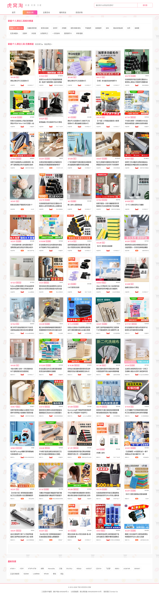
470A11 (13, 568)
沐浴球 (33, 33)
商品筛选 (47, 44)
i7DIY (22, 568)
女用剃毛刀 (44, 33)
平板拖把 (88, 28)
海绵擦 (137, 28)
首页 (13, 12)
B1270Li (69, 568)
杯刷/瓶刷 (79, 33)
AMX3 (117, 568)
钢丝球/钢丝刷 (118, 28)
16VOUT (89, 568)
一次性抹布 (56, 33)
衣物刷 (64, 28)
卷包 (54, 573)
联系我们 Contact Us (111, 591)
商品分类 (30, 12)
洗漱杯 (24, 33)
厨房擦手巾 (68, 33)
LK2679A (127, 568)
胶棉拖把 (98, 28)
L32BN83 (36, 573)
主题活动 (46, 12)
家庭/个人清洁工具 (16, 28)
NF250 (46, 573)
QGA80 (26, 573)
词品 (61, 573)
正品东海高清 (14, 573)
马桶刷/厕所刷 (32, 28)
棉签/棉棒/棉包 (76, 28)
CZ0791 (99, 568)
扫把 (128, 28)
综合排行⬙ (39, 44)
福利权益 (62, 12)
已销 (60, 568)
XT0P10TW (32, 568)
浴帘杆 (55, 28)
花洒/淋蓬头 (14, 33)
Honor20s (51, 568)
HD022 (79, 568)
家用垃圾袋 (44, 28)
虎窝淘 (15, 5)
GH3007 (137, 568)
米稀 (42, 568)
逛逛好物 (79, 12)
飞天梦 (108, 568)
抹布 (107, 28)
